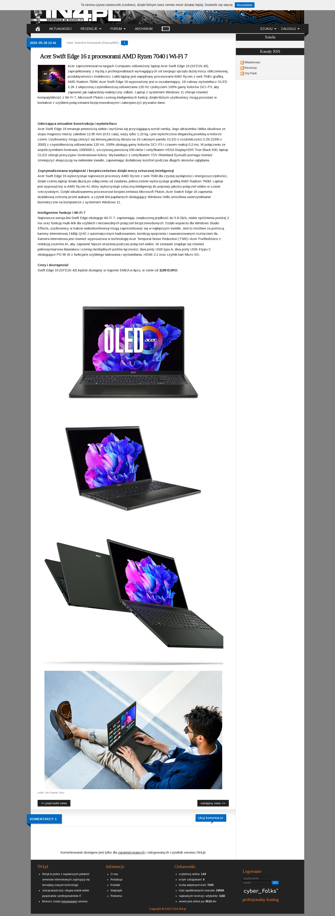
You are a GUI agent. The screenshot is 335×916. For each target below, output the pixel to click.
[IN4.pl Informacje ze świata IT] (76, 12)
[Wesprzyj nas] (69, 897)
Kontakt (115, 885)
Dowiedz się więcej (218, 5)
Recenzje (251, 67)
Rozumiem (244, 5)
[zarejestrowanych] (131, 848)
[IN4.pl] (37, 28)
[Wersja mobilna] (165, 28)
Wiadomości (252, 62)
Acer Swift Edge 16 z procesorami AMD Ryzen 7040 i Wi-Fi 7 (113, 56)
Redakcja (116, 879)
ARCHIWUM (143, 29)
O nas (114, 874)
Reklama (116, 896)
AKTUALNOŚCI (60, 29)
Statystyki (116, 890)
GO (275, 882)
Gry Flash (251, 73)
